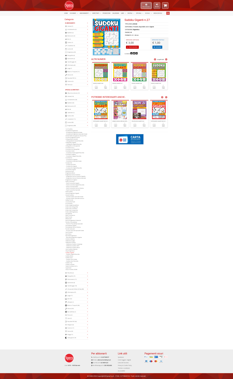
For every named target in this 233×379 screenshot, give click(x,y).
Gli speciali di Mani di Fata (75, 289)
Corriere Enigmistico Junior (73, 137)
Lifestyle (70, 302)
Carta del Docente (123, 362)
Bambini (70, 32)
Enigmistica (136, 29)
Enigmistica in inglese (71, 180)
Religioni (70, 325)
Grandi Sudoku (70, 195)
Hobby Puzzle (69, 200)
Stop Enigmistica (70, 251)
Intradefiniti (69, 213)
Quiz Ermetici (69, 232)
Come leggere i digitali (124, 360)
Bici (69, 39)
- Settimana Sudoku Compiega (74, 244)
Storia (69, 84)
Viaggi (70, 334)
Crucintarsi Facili (70, 151)
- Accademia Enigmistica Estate (74, 132)
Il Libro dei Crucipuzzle (72, 210)
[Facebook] (131, 54)
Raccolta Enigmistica (71, 235)
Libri (122, 13)
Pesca (69, 315)
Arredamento (71, 29)
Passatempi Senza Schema (73, 227)
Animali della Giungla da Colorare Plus (76, 136)
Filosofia (70, 273)
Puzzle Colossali (70, 229)
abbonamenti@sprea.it (104, 360)
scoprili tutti (160, 59)
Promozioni (106, 13)
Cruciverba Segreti (71, 169)
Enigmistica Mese (70, 173)
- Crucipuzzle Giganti (71, 166)
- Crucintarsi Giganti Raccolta (73, 156)
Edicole (158, 13)
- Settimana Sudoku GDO (72, 246)
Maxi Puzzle (69, 217)
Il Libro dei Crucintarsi (71, 208)
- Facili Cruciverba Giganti (72, 183)
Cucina (70, 49)
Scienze (70, 81)
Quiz (69, 318)
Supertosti (68, 268)
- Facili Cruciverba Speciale (73, 190)
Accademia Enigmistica (72, 130)
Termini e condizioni (124, 368)
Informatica (71, 65)
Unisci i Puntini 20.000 (71, 269)
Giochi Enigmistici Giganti (72, 193)
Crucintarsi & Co (70, 147)
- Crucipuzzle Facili (71, 164)
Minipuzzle (69, 218)
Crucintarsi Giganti (71, 154)
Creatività (71, 45)
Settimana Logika (70, 241)
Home (66, 13)
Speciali (139, 13)
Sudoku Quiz (69, 257)
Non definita (71, 312)
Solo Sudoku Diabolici (71, 249)
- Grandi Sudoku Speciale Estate (74, 196)
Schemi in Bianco (70, 239)
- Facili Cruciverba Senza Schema (75, 188)
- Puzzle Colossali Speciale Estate (75, 230)
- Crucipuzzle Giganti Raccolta (74, 168)
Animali (70, 26)
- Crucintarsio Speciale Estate (74, 161)
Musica (70, 75)
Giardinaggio (71, 62)
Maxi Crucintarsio (70, 215)
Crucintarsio (69, 158)
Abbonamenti (84, 13)
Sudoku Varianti (70, 264)
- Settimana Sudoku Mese (73, 247)
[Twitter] (134, 54)
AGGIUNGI (158, 47)
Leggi (69, 68)
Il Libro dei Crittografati (72, 207)
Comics (70, 42)
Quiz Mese (68, 234)
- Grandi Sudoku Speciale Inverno (75, 198)
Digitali (130, 13)
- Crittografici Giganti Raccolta (74, 144)
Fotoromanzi (72, 279)
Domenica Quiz (70, 171)
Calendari (115, 13)
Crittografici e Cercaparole (73, 146)
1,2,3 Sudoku (69, 129)
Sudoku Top (69, 263)
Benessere (71, 36)
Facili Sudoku (69, 191)
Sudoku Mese (69, 256)
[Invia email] (137, 54)
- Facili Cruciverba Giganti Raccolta (75, 185)
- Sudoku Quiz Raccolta (72, 261)
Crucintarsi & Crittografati (72, 149)
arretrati (134, 24)
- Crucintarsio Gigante (71, 159)
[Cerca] (168, 13)
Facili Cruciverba (70, 181)
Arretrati (95, 13)
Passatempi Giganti (71, 225)
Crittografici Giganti (71, 142)
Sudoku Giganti (70, 252)
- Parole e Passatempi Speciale (74, 224)
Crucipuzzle (69, 163)
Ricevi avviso (133, 47)
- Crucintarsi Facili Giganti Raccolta (75, 153)
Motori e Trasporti (73, 71)
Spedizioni (121, 357)
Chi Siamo (73, 13)
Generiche (71, 58)
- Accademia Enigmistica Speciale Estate (76, 134)
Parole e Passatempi (71, 222)
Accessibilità (121, 371)
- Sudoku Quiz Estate (71, 259)
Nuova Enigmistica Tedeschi (73, 220)
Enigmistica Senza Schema (73, 174)
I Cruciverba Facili (70, 202)
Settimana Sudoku (71, 242)
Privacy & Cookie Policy (125, 365)
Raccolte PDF (71, 78)
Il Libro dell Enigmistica (72, 212)
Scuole (147, 13)
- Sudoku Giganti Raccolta (73, 254)
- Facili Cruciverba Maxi (72, 186)
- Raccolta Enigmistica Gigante (74, 237)
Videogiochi (71, 338)
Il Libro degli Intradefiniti (72, 205)
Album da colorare (73, 93)
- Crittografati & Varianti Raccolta (74, 141)
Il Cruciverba (69, 203)
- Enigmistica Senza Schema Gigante (75, 176)
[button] (165, 6)
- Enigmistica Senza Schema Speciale (76, 178)
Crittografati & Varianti (72, 139)
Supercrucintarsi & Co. (72, 266)
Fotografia (71, 55)
